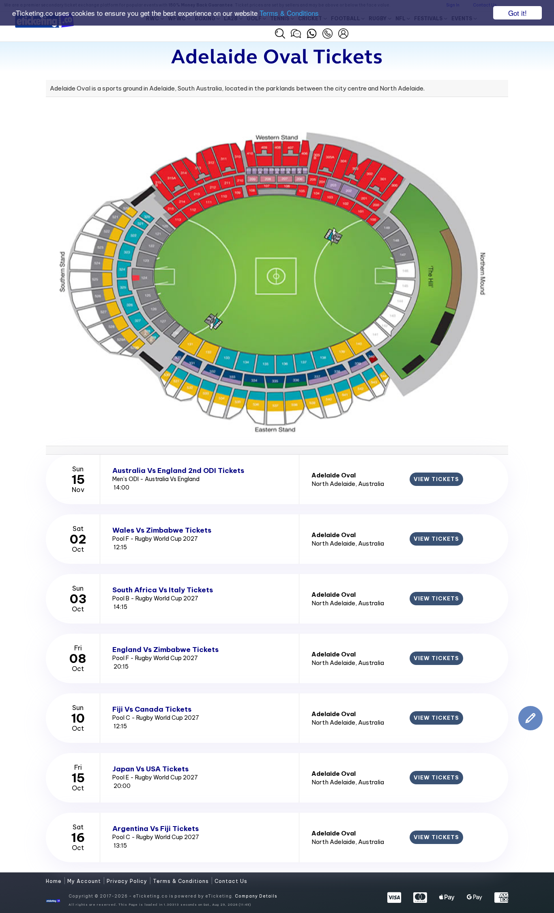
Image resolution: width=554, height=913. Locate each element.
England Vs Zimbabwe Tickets (165, 649)
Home (54, 881)
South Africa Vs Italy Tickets (162, 589)
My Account (85, 881)
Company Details (256, 896)
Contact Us (231, 881)
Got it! (517, 13)
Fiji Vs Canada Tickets (151, 709)
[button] (280, 33)
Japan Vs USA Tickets (150, 768)
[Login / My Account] (343, 32)
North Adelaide (333, 484)
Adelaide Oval (333, 475)
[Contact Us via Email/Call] (327, 32)
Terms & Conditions (289, 13)
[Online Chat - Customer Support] (296, 32)
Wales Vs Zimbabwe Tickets (161, 530)
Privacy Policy (128, 881)
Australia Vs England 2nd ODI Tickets (178, 470)
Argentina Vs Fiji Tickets (155, 828)
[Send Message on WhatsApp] (312, 32)
